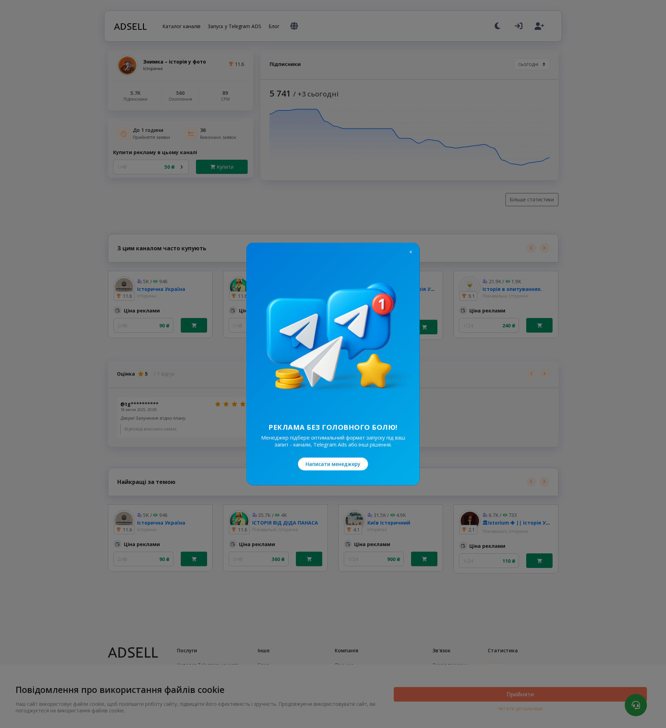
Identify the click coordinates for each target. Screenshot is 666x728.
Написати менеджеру (333, 464)
